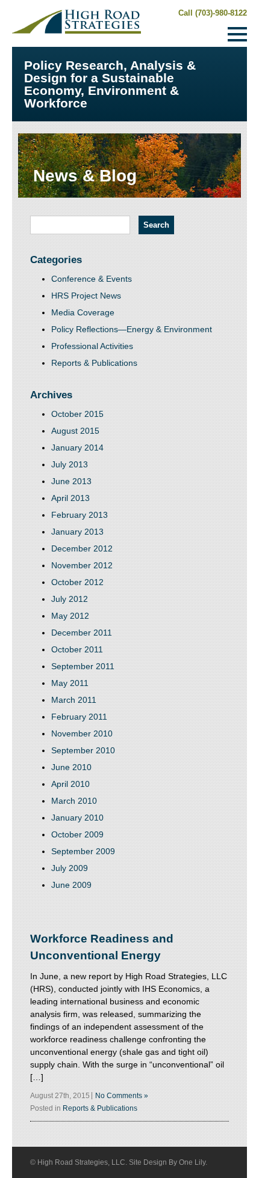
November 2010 (82, 733)
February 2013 (79, 515)
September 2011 (82, 666)
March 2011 (73, 700)
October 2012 (77, 582)
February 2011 (79, 716)
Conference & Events (91, 279)
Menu (237, 34)
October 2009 (77, 834)
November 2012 (82, 565)
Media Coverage (82, 312)
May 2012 (70, 616)
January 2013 (77, 531)
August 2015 (75, 431)
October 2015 (77, 414)
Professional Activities (92, 346)
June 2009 (71, 885)
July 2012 (69, 599)
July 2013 (69, 464)
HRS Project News (86, 295)
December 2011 (81, 632)
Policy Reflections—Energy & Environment (131, 329)
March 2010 (74, 801)
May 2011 (70, 683)
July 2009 (69, 868)
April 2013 (70, 498)
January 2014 (77, 447)
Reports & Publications (94, 363)
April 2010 (70, 784)
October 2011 (77, 649)
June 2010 (71, 767)
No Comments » (121, 1095)
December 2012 (82, 548)
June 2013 (71, 481)
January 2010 (77, 817)
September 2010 (83, 750)
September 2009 (83, 851)
